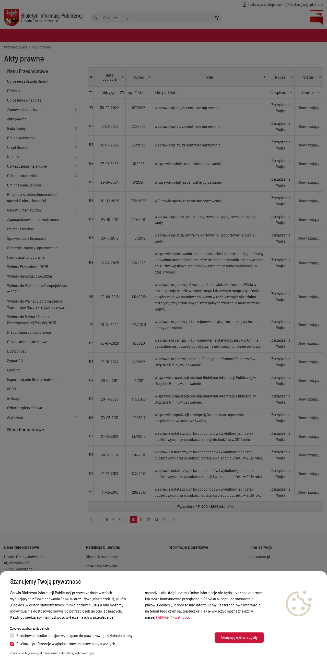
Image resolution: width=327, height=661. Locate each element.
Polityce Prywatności (172, 617)
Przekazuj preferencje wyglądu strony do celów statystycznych (65, 643)
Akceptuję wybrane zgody (239, 637)
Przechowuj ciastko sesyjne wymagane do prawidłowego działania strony (74, 635)
